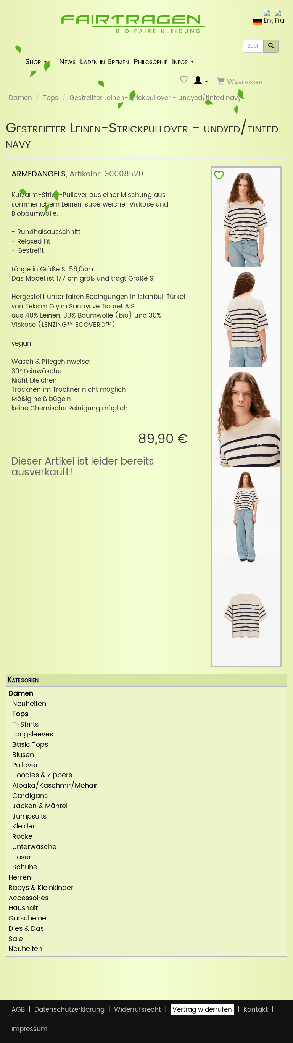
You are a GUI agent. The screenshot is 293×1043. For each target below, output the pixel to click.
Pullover (23, 765)
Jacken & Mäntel (38, 806)
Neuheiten (27, 704)
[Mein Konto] (201, 81)
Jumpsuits (27, 817)
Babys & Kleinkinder (41, 888)
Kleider (21, 827)
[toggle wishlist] (219, 177)
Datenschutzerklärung (69, 1009)
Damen (20, 98)
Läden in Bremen (104, 61)
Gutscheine (27, 919)
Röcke (20, 837)
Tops (50, 98)
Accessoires (28, 898)
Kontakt (255, 1009)
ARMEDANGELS (38, 174)
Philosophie (150, 61)
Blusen (21, 755)
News (67, 61)
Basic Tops (28, 745)
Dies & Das (26, 929)
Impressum (29, 1029)
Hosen (20, 857)
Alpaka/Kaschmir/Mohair (53, 786)
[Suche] (271, 46)
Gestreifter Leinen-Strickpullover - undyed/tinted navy (155, 98)
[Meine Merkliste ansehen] (185, 81)
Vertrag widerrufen (202, 1009)
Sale (15, 939)
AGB (18, 1009)
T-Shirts (23, 725)
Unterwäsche (32, 847)
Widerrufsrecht (137, 1009)
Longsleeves (30, 735)
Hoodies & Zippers (40, 775)
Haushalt (23, 908)
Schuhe (22, 867)
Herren (19, 878)
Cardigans (28, 796)
